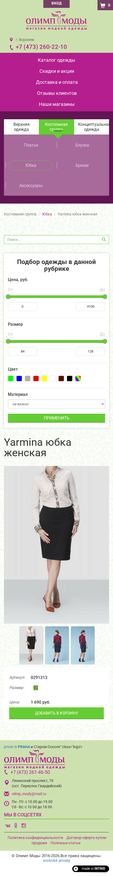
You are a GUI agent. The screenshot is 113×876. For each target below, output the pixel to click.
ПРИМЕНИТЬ (56, 418)
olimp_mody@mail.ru (29, 794)
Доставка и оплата (57, 82)
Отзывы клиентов (57, 93)
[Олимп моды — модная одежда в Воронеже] (56, 20)
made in (93, 868)
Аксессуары (31, 185)
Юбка (30, 165)
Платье (31, 145)
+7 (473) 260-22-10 (41, 47)
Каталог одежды (56, 60)
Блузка (82, 145)
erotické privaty (56, 860)
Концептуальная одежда (93, 127)
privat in (17, 747)
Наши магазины (57, 104)
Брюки (82, 165)
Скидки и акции (56, 71)
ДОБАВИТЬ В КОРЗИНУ (56, 713)
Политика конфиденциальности (35, 838)
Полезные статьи (65, 843)
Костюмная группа (56, 127)
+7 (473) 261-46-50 (30, 772)
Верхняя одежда (21, 127)
